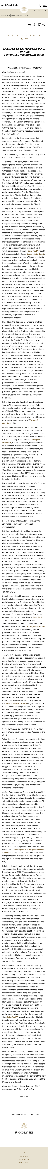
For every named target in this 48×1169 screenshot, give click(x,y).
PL (34, 36)
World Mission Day (19, 15)
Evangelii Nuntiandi (35, 254)
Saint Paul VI (33, 251)
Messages (5, 15)
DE (12, 36)
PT (39, 36)
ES (22, 36)
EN (17, 36)
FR (26, 36)
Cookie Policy (24, 1159)
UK (26, 39)
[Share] (44, 25)
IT (30, 36)
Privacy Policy (24, 1162)
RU (22, 39)
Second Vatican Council (16, 703)
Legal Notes (24, 1156)
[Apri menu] (45, 5)
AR (7, 36)
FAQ (24, 1153)
